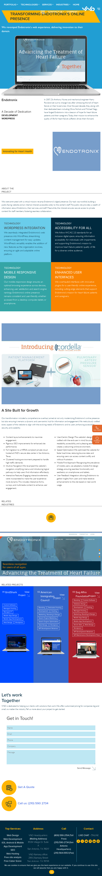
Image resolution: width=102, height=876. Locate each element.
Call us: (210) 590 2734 (33, 803)
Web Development (12, 839)
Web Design (13, 835)
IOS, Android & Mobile (13, 842)
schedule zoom (97, 441)
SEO (13, 850)
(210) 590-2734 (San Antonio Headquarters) (63, 846)
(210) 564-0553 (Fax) (64, 853)
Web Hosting (12, 853)
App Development (13, 846)
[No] (98, 869)
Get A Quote (26, 787)
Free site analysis (12, 857)
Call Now (97, 430)
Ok (51, 872)
